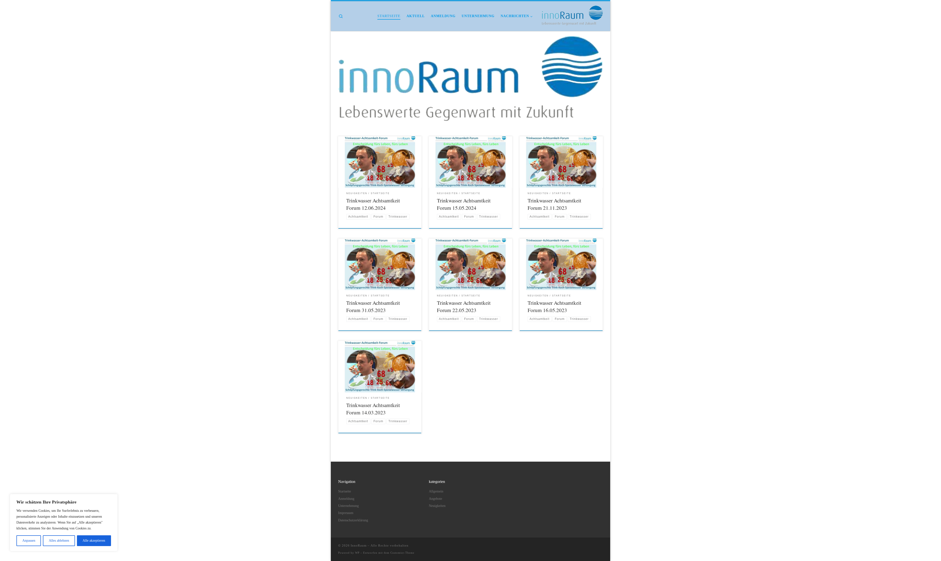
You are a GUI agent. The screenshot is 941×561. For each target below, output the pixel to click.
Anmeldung (346, 499)
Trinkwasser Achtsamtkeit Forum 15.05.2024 (464, 204)
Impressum (345, 513)
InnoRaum (359, 545)
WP (357, 552)
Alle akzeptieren (94, 540)
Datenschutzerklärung (353, 520)
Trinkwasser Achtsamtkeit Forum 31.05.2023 (373, 306)
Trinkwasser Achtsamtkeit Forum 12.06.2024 (373, 204)
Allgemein (436, 491)
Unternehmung (348, 506)
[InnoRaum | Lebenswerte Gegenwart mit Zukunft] (572, 14)
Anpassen (28, 540)
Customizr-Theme (402, 552)
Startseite (344, 491)
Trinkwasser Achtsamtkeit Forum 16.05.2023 (554, 306)
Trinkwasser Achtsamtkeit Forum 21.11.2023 (554, 204)
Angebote (435, 499)
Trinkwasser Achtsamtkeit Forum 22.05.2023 (464, 306)
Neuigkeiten (437, 506)
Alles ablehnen (59, 540)
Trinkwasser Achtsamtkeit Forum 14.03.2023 (373, 408)
